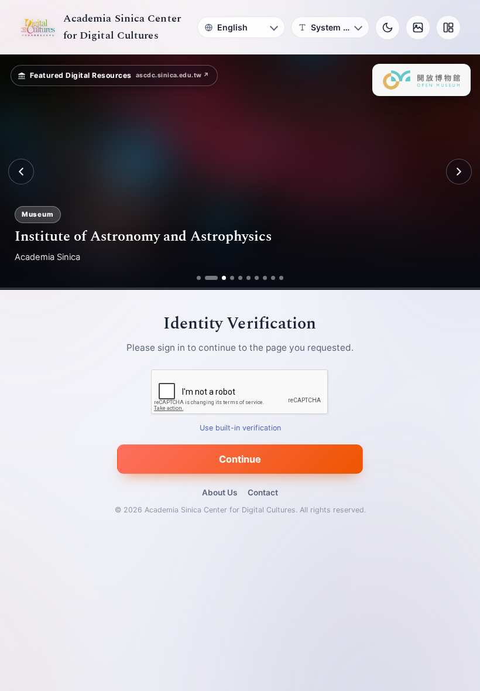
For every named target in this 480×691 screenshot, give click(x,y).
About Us (219, 492)
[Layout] (448, 27)
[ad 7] (257, 278)
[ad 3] (219, 278)
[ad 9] (273, 278)
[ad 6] (248, 278)
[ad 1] (199, 278)
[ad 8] (265, 278)
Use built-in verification (240, 427)
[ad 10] (281, 278)
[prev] (21, 171)
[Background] (418, 27)
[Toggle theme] (387, 27)
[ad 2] (207, 278)
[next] (459, 171)
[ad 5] (240, 278)
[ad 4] (232, 278)
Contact (263, 492)
